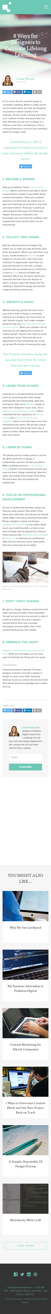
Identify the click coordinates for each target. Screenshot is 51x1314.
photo (15, 272)
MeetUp (30, 404)
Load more (25, 1245)
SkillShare (27, 534)
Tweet (8, 92)
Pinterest (31, 255)
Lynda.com (10, 538)
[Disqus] (25, 822)
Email (38, 92)
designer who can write (14, 524)
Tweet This (27, 166)
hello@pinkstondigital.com (19, 1287)
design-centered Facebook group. (20, 411)
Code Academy (40, 534)
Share (18, 92)
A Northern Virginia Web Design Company (34, 1300)
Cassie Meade (25, 78)
